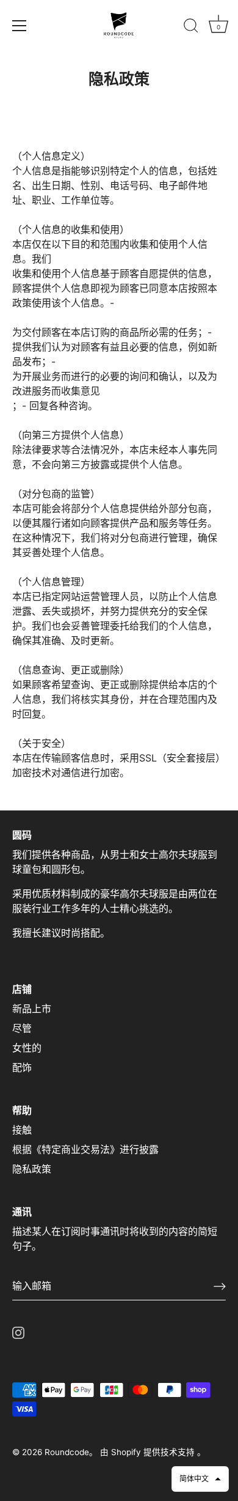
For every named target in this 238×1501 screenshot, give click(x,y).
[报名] (220, 1286)
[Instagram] (18, 1332)
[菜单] (19, 25)
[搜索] (191, 27)
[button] (200, 1479)
